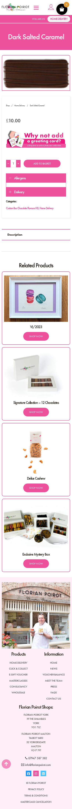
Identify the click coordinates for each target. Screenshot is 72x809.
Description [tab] (14, 235)
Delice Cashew (36, 478)
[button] (36, 178)
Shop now (36, 336)
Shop (8, 105)
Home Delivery (59, 19)
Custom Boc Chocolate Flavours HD (22, 208)
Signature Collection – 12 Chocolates (36, 402)
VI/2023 (36, 326)
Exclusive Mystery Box (36, 554)
